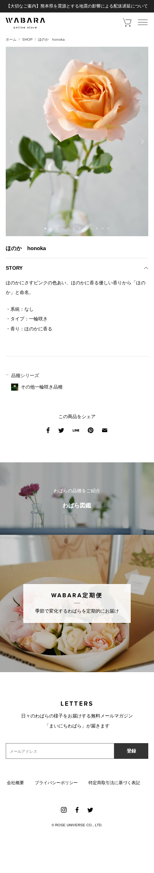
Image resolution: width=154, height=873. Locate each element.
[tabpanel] (77, 141)
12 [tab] (108, 229)
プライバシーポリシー (56, 782)
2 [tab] (51, 229)
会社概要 (15, 782)
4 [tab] (63, 229)
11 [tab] (103, 229)
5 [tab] (68, 229)
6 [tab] (74, 229)
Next (143, 141)
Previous (11, 141)
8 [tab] (85, 229)
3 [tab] (57, 229)
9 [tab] (91, 229)
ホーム (11, 39)
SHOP (27, 39)
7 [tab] (80, 229)
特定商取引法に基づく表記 (114, 782)
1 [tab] (45, 229)
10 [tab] (97, 229)
